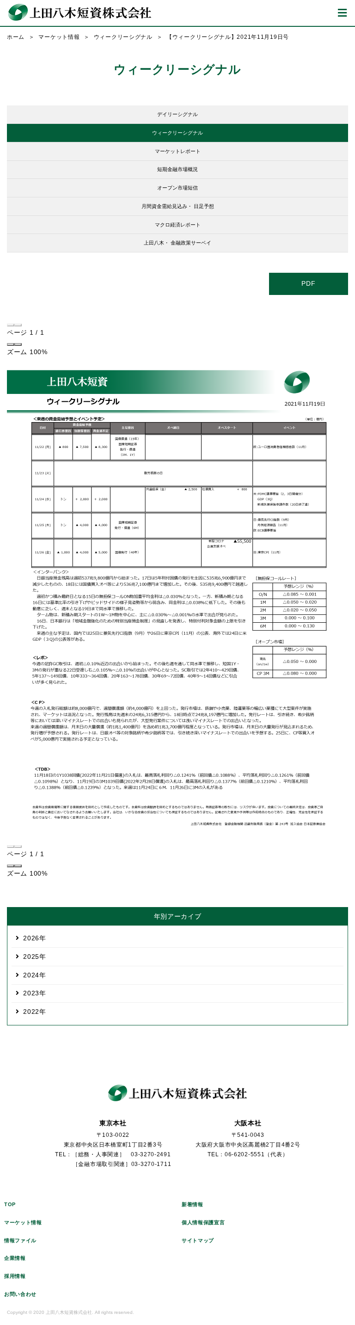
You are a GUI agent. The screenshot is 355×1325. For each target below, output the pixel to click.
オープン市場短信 (177, 187)
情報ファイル (20, 1240)
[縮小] (10, 344)
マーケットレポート (178, 151)
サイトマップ (198, 1240)
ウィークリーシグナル (123, 37)
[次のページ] (18, 325)
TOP (10, 1204)
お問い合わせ (20, 1294)
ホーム (15, 37)
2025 (31, 956)
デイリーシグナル (177, 114)
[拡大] (18, 344)
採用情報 (15, 1276)
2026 (31, 938)
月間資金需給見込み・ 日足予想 (177, 206)
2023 (31, 993)
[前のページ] (10, 325)
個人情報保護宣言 (203, 1222)
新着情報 (192, 1204)
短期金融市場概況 (177, 169)
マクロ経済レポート (178, 224)
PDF (308, 283)
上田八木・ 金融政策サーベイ (177, 242)
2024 (31, 975)
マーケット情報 (59, 37)
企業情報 (15, 1258)
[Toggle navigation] (342, 13)
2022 (31, 1011)
